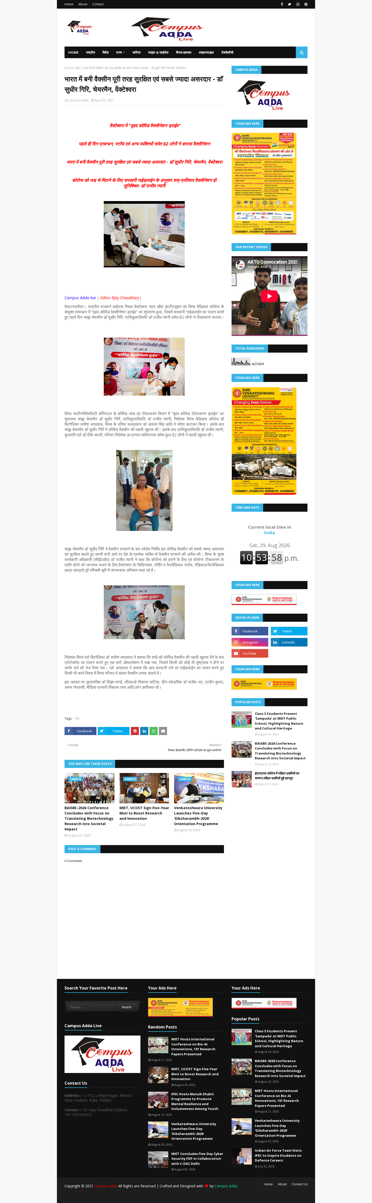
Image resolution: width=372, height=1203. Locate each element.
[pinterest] (305, 4)
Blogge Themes (149, 1196)
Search (127, 1007)
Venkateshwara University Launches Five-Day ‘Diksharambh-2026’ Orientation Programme (198, 815)
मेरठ (78, 68)
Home (69, 4)
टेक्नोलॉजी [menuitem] (227, 52)
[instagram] (298, 4)
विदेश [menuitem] (105, 52)
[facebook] (282, 4)
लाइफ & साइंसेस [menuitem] (158, 52)
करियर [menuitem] (137, 52)
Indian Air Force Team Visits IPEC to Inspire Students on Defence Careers (278, 1155)
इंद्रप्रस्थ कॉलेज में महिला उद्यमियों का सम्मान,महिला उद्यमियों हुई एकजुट (277, 776)
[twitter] (290, 4)
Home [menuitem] (73, 52)
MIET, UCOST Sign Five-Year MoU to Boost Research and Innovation (144, 813)
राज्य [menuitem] (119, 52)
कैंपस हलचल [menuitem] (183, 52)
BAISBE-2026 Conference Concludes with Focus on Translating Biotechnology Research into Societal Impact (89, 818)
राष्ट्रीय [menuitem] (90, 52)
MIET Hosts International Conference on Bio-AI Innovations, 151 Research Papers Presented (193, 1046)
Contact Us (299, 1184)
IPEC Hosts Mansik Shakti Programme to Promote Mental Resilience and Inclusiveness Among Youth (194, 1101)
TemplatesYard (103, 1196)
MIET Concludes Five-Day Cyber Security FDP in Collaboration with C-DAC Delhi (197, 1158)
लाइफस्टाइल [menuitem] (206, 52)
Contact (98, 4)
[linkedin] (289, 642)
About (82, 4)
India (269, 529)
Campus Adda (78, 100)
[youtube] (250, 653)
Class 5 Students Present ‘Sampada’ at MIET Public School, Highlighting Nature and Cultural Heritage (279, 721)
